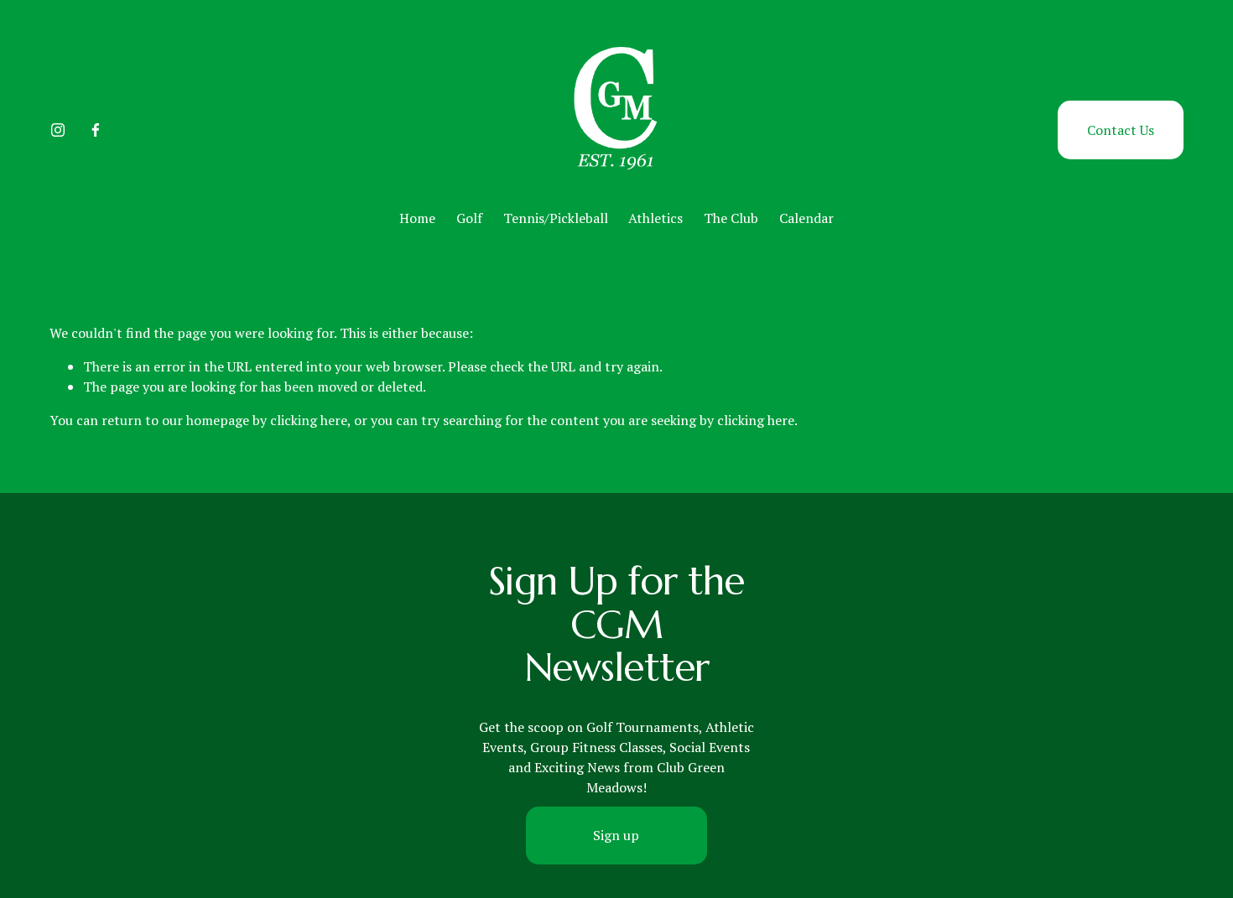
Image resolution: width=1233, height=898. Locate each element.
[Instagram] (57, 130)
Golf (469, 218)
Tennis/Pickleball (555, 218)
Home (417, 218)
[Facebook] (95, 130)
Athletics (655, 218)
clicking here (308, 420)
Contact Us (1120, 130)
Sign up (616, 835)
